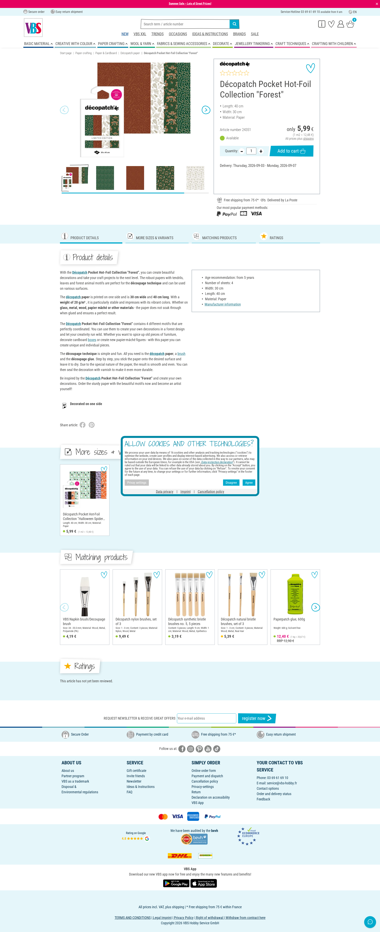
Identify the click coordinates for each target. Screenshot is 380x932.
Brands (239, 34)
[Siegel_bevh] (194, 839)
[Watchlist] (331, 24)
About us (68, 771)
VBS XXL (140, 34)
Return (196, 792)
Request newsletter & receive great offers (139, 718)
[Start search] (234, 24)
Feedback (263, 799)
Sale (255, 34)
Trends (157, 34)
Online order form (204, 771)
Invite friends (136, 776)
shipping (308, 139)
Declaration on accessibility (211, 797)
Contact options (268, 788)
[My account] (341, 24)
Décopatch (79, 272)
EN (355, 12)
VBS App (198, 803)
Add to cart (288, 151)
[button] (64, 110)
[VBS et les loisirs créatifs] (33, 27)
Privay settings (136, 482)
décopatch (73, 297)
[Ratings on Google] (136, 836)
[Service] (322, 24)
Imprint (185, 491)
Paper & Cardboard (106, 53)
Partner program (73, 776)
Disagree (231, 482)
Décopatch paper (130, 53)
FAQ (129, 792)
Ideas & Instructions (210, 34)
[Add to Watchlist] (310, 68)
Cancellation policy (205, 781)
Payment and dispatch (207, 776)
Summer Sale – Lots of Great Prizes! (190, 3)
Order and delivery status (274, 794)
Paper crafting (83, 53)
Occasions (178, 34)
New (125, 34)
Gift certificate (136, 771)
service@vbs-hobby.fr (282, 783)
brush (181, 354)
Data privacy (164, 491)
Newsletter (134, 781)
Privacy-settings (203, 787)
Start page (66, 53)
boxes (92, 340)
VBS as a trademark (75, 781)
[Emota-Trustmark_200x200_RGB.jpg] (248, 836)
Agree (249, 482)
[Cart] (350, 24)
